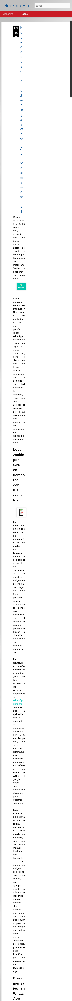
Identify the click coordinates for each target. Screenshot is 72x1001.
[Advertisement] (43, 78)
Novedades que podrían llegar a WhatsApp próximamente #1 (21, 119)
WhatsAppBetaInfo (18, 702)
